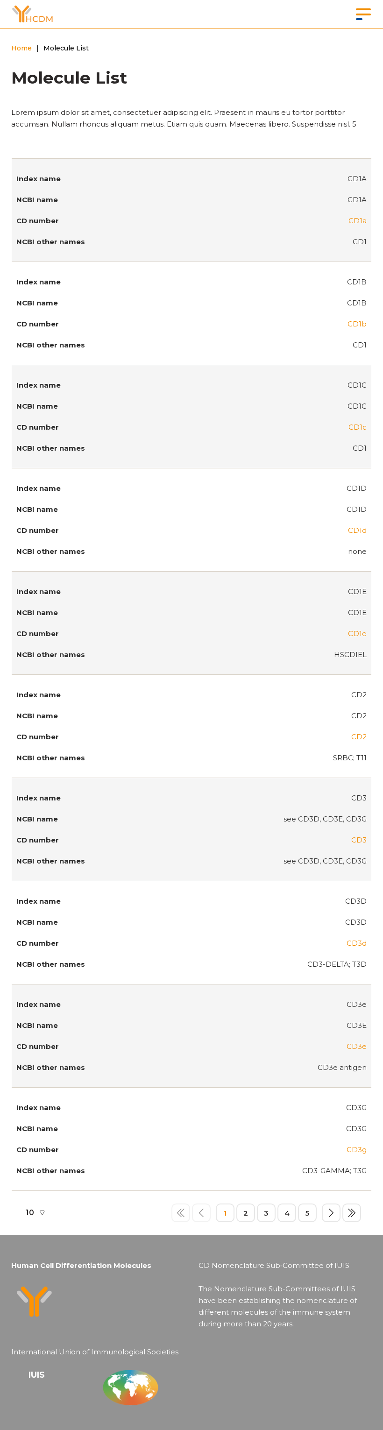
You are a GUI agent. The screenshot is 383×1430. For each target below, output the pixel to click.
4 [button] (287, 1213)
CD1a (357, 220)
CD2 (359, 736)
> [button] (331, 1212)
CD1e (357, 633)
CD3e (357, 1046)
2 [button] (245, 1213)
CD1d (357, 530)
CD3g (357, 1149)
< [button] (201, 1212)
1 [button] (225, 1213)
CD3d (357, 943)
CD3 (359, 839)
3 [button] (266, 1213)
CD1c (357, 427)
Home (21, 48)
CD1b (357, 323)
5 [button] (307, 1213)
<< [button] (180, 1212)
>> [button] (351, 1212)
